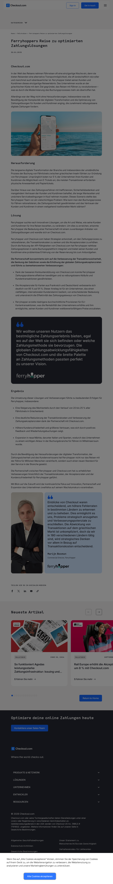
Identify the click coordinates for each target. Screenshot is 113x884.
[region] (56, 868)
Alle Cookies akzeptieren (40, 876)
